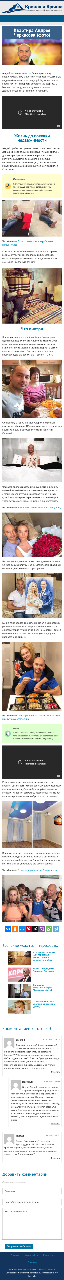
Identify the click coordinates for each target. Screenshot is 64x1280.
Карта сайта (31, 1255)
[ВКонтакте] (8, 929)
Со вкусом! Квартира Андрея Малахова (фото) (42, 987)
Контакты (48, 1255)
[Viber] (42, 929)
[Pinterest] (28, 929)
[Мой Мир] (22, 929)
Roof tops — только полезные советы (35, 1269)
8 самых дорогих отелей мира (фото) (37, 870)
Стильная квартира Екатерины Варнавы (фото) (44, 1004)
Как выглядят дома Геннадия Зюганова (43, 970)
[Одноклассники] (15, 929)
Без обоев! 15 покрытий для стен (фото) (39, 507)
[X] (35, 929)
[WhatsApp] (49, 929)
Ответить (55, 1072)
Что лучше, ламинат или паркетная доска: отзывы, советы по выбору (44, 956)
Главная (15, 1255)
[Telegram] (56, 929)
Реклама (32, 1262)
